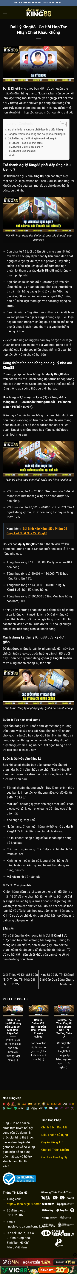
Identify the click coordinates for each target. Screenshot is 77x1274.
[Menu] (5, 12)
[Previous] (3, 1038)
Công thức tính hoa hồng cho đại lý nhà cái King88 (37, 134)
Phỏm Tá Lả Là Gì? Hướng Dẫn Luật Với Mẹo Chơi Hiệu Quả (13, 1026)
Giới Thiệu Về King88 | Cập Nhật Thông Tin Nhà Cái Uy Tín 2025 (20, 979)
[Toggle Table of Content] (61, 124)
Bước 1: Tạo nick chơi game (28, 142)
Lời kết (11, 155)
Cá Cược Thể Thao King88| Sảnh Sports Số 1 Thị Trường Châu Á (64, 1028)
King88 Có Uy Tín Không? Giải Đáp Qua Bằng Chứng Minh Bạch (56, 979)
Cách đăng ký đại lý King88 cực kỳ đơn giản (33, 138)
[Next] (74, 1038)
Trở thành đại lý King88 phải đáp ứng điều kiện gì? (36, 129)
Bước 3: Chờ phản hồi (24, 150)
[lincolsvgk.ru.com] (38, 12)
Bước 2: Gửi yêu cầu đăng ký (28, 146)
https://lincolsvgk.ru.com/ (24, 1204)
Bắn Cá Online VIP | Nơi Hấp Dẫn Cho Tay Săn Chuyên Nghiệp (38, 1028)
